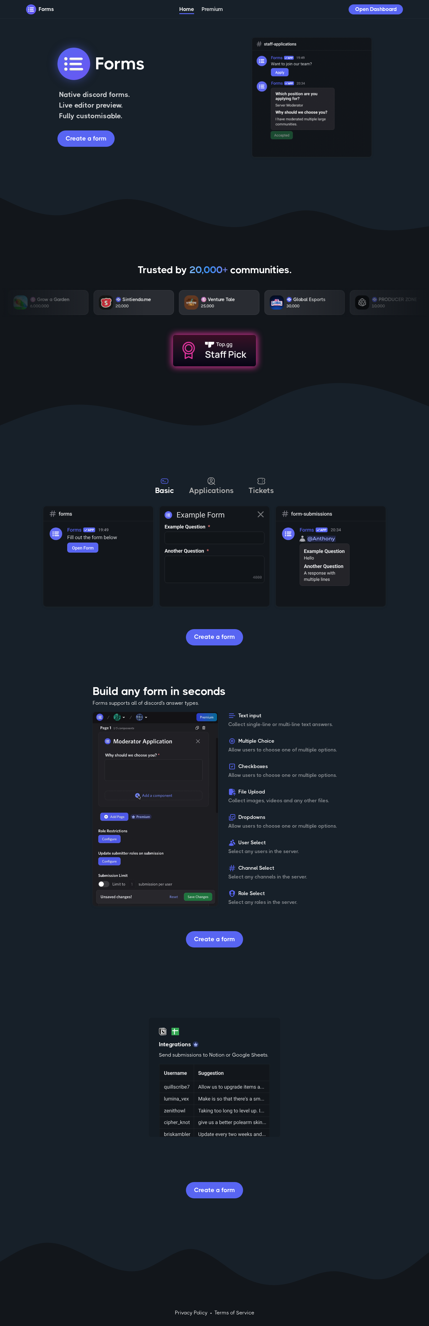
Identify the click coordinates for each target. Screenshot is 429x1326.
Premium (212, 9)
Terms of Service (234, 1313)
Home (186, 9)
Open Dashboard (376, 9)
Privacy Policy (191, 1313)
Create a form (86, 138)
